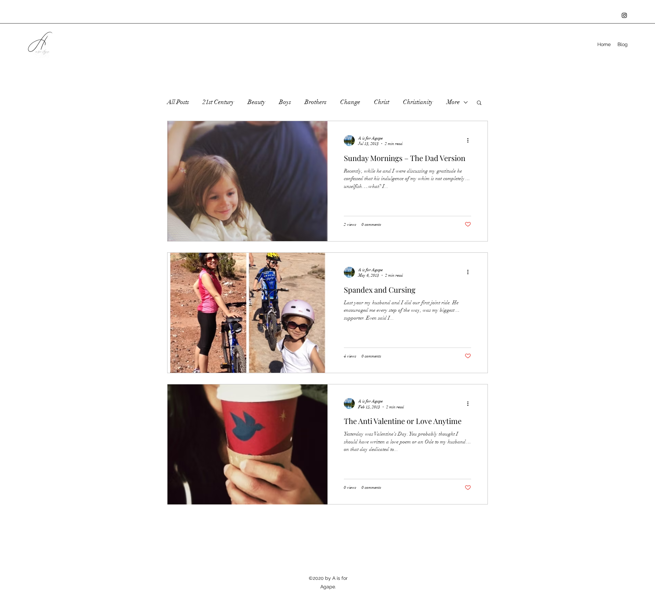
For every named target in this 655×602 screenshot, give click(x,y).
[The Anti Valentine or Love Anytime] (248, 444)
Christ (381, 102)
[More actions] (470, 140)
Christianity (418, 102)
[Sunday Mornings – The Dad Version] (248, 181)
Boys (285, 102)
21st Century (218, 102)
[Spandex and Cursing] (248, 313)
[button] (479, 103)
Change (350, 102)
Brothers (315, 102)
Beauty (256, 102)
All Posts (178, 102)
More (453, 102)
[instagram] (624, 15)
